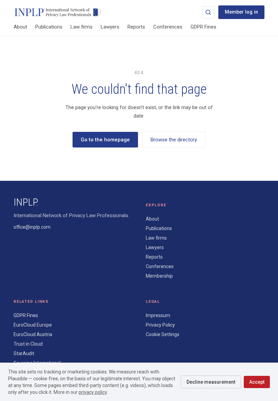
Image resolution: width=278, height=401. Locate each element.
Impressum (158, 315)
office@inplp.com (32, 227)
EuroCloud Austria (33, 334)
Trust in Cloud (28, 344)
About (20, 27)
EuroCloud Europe (33, 325)
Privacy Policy (160, 325)
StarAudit (24, 353)
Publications (48, 27)
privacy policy (93, 392)
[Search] (208, 12)
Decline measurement (210, 382)
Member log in (241, 12)
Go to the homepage (105, 140)
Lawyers (110, 27)
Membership (159, 276)
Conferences (167, 27)
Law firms (82, 27)
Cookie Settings (162, 334)
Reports (136, 27)
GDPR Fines (203, 27)
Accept (256, 382)
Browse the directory (174, 140)
